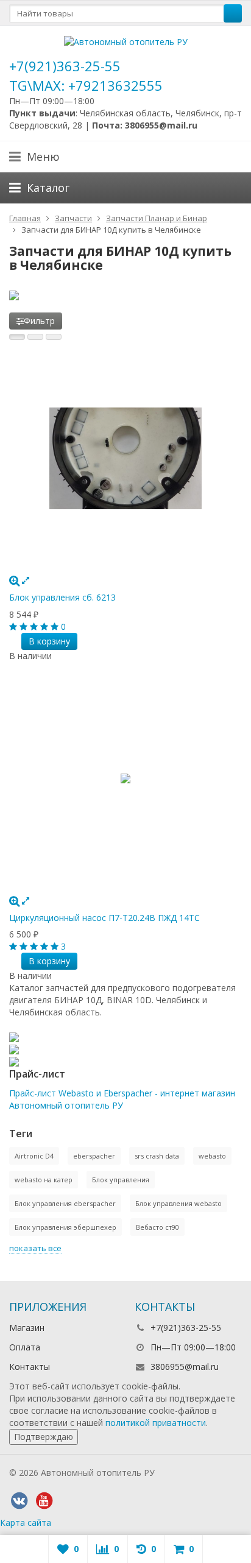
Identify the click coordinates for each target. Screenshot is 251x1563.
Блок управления (120, 1179)
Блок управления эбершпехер (65, 1227)
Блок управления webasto (178, 1203)
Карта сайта (25, 1522)
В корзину (49, 641)
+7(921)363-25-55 (65, 66)
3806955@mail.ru (184, 1366)
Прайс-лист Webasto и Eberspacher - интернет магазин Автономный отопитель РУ (122, 1099)
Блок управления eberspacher (65, 1203)
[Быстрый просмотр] (25, 580)
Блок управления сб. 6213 (62, 597)
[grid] (17, 337)
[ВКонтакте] (19, 1501)
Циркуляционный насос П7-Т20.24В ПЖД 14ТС (104, 917)
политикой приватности (155, 1422)
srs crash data (157, 1155)
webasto (212, 1155)
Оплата (24, 1347)
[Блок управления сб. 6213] (125, 458)
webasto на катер (43, 1179)
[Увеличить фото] (14, 580)
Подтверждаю (43, 1436)
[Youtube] (44, 1501)
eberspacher (94, 1155)
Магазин (26, 1327)
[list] (35, 337)
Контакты (29, 1366)
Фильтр (39, 320)
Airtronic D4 (34, 1155)
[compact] (54, 337)
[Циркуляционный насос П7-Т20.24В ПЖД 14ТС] (125, 778)
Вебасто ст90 (157, 1227)
